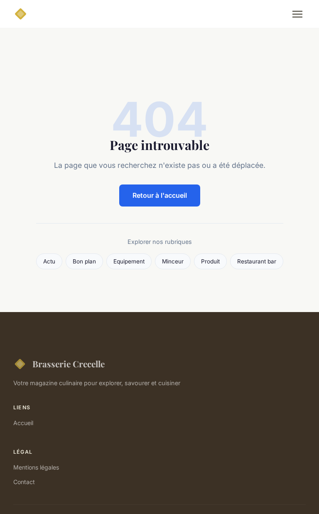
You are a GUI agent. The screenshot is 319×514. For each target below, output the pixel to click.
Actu (49, 261)
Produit (210, 261)
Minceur (173, 261)
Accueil (23, 422)
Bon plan (84, 261)
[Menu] (297, 14)
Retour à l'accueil (160, 195)
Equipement (129, 261)
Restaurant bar (256, 261)
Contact (24, 481)
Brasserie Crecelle (68, 363)
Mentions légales (36, 467)
